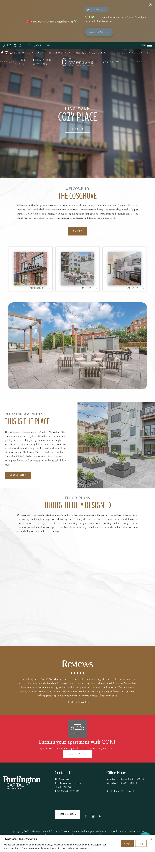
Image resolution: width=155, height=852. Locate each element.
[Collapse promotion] (150, 4)
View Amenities (18, 475)
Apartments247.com (47, 831)
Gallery (77, 231)
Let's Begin (77, 129)
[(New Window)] (1, 52)
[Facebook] (86, 817)
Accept (127, 843)
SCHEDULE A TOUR (29, 52)
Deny (141, 843)
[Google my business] (100, 817)
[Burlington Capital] (22, 782)
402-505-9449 (132, 52)
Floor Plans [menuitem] (20, 62)
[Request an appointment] (15, 45)
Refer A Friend (67, 814)
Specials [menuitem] (7, 62)
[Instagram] (93, 817)
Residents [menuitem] (111, 62)
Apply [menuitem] (142, 62)
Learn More (77, 754)
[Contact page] (9, 45)
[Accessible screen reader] (3, 45)
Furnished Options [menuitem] (42, 62)
